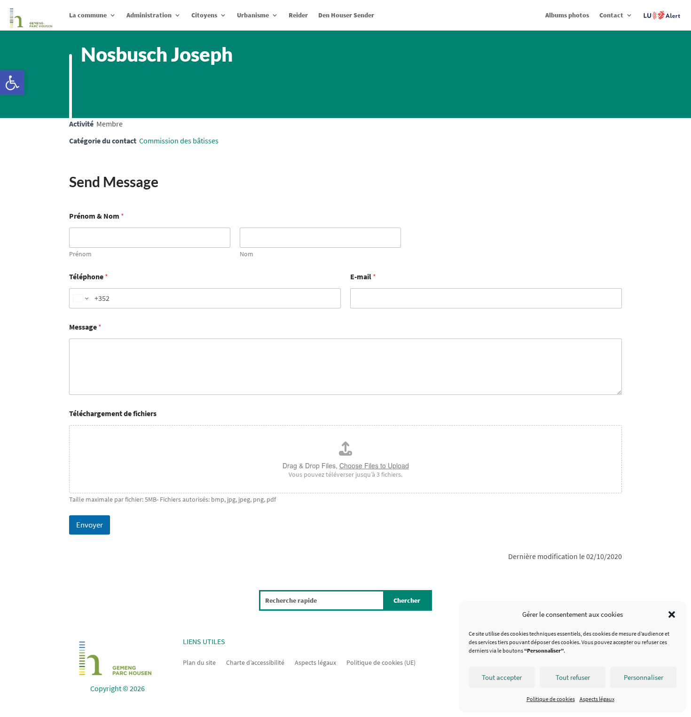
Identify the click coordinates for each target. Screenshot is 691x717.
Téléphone (88, 276)
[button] (12, 83)
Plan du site (199, 662)
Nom (246, 254)
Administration (149, 15)
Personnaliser (643, 677)
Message (85, 327)
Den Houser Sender (346, 15)
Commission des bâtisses (179, 140)
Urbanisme (253, 15)
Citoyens (204, 15)
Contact (611, 15)
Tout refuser (573, 677)
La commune (88, 15)
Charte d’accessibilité (255, 662)
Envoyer (89, 525)
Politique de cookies (550, 698)
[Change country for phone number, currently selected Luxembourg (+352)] (80, 298)
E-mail (363, 276)
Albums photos (567, 15)
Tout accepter (502, 677)
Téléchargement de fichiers (113, 413)
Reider (298, 15)
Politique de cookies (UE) (381, 662)
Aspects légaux (597, 698)
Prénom (80, 254)
